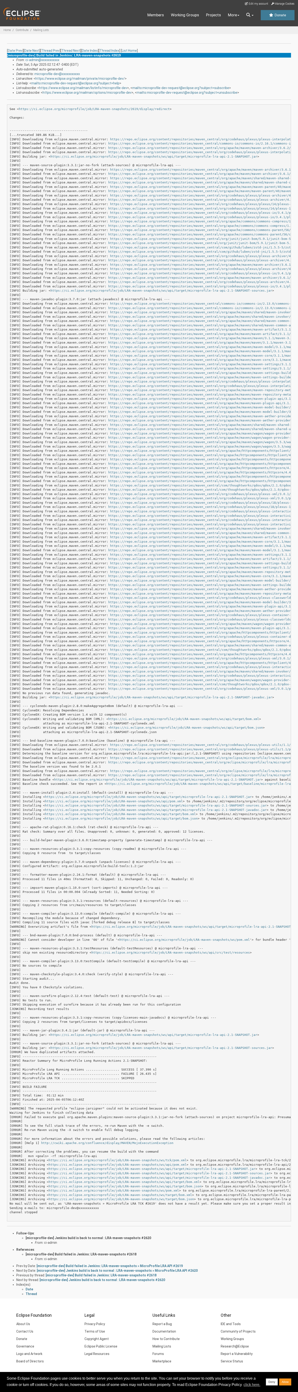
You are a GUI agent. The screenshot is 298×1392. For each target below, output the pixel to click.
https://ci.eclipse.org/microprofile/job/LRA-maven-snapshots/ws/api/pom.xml (114, 801)
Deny (271, 1382)
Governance (25, 1346)
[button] (250, 15)
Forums (158, 1354)
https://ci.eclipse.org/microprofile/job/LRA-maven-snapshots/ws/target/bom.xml (120, 1195)
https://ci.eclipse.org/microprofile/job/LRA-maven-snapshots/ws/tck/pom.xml (117, 1160)
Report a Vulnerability (237, 1354)
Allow (285, 1382)
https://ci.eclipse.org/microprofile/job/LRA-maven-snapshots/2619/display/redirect (94, 109)
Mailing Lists (41, 30)
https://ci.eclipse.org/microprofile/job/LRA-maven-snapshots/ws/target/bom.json (121, 1199)
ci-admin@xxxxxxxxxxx (42, 60)
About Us (23, 1324)
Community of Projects (238, 1331)
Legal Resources (97, 1354)
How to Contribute (166, 1339)
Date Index (90, 50)
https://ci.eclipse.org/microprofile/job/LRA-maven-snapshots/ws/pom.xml (184, 939)
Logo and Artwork (29, 1354)
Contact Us (24, 1331)
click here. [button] (252, 1385)
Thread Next (70, 50)
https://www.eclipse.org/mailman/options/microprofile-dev (87, 92)
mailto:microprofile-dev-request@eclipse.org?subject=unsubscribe (187, 92)
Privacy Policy (95, 1324)
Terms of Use (95, 1331)
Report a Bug (162, 1324)
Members (155, 15)
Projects (213, 15)
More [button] (232, 15)
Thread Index (109, 50)
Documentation (164, 1331)
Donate (280, 15)
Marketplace (161, 1361)
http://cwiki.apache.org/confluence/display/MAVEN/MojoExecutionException (107, 1143)
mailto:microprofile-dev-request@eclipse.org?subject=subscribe (180, 88)
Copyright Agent (97, 1339)
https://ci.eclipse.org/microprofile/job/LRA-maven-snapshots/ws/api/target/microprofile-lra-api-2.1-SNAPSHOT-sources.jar (161, 290)
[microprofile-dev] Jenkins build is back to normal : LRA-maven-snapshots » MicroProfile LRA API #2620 (117, 1270)
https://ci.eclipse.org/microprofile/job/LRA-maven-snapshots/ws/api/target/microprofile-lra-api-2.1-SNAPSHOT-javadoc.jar (161, 697)
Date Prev (15, 50)
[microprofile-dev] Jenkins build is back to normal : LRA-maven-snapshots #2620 (88, 1238)
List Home (129, 50)
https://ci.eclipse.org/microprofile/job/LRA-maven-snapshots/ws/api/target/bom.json (186, 727)
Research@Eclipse (235, 1346)
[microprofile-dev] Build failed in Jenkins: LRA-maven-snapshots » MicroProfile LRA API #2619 (110, 1266)
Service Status (232, 1361)
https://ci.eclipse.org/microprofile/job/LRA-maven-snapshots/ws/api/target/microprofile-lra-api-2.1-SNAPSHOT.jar (154, 156)
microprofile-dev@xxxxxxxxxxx (57, 74)
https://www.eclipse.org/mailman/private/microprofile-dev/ (80, 78)
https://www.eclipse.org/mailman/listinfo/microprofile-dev (83, 88)
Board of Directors (30, 1361)
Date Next (31, 50)
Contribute (22, 30)
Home (7, 30)
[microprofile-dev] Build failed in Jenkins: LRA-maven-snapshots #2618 (81, 1254)
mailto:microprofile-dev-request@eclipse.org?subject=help (75, 83)
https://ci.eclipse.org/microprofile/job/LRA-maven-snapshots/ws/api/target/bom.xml (183, 719)
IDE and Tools (231, 1324)
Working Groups (185, 15)
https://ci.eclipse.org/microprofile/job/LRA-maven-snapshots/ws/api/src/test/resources (170, 952)
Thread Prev (50, 50)
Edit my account (258, 3)
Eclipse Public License (101, 1346)
